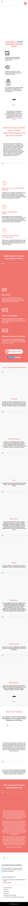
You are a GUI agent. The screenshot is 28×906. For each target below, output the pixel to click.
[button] (25, 3)
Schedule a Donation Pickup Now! (14, 44)
